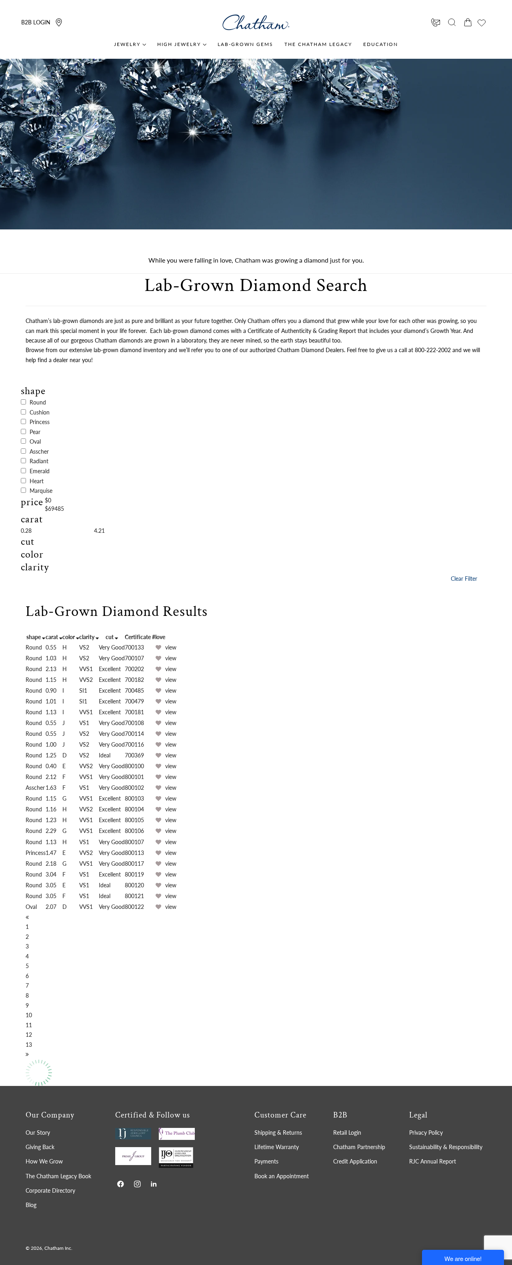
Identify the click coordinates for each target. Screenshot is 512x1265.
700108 (134, 722)
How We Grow (44, 1161)
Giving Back (40, 1146)
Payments (266, 1161)
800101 (134, 776)
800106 (134, 830)
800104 (134, 809)
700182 (134, 679)
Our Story (38, 1132)
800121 (134, 895)
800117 (134, 863)
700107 (134, 658)
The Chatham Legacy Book (58, 1175)
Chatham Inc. (58, 1248)
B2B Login (35, 22)
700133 (134, 647)
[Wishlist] (481, 23)
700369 (134, 755)
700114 (134, 733)
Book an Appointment (281, 1175)
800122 (134, 906)
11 (29, 1025)
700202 (134, 668)
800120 (134, 885)
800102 (134, 787)
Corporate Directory (50, 1190)
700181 (134, 712)
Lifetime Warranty (276, 1146)
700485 (134, 690)
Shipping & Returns (278, 1132)
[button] (452, 22)
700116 (134, 744)
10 (29, 1015)
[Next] (27, 1054)
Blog (31, 1204)
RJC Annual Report (432, 1161)
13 (29, 1044)
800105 (134, 820)
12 (29, 1034)
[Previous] (27, 917)
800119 (134, 874)
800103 (134, 798)
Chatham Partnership (359, 1146)
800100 (134, 766)
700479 (134, 701)
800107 (134, 842)
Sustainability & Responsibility (445, 1146)
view (170, 647)
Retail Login (347, 1132)
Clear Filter (464, 578)
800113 (134, 852)
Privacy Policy (426, 1132)
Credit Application (355, 1161)
